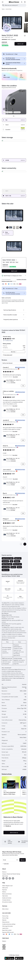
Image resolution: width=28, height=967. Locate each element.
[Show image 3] (17, 227)
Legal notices (5, 928)
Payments (4, 889)
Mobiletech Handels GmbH (7, 281)
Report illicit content (6, 930)
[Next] (20, 227)
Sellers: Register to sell (7, 885)
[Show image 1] (10, 227)
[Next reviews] (24, 544)
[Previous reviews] (21, 544)
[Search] (3, 5)
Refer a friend (5, 909)
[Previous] (7, 227)
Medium (4, 941)
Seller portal (5, 887)
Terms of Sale (5, 918)
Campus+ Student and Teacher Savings (11, 874)
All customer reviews (7, 902)
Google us (8, 826)
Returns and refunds (7, 893)
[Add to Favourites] (24, 35)
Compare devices (6, 900)
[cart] (24, 2)
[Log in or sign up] (21, 2)
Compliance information (21, 279)
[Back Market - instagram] (3, 878)
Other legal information (7, 926)
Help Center (5, 896)
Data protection (5, 922)
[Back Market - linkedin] (6, 878)
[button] (6, 28)
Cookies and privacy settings (8, 924)
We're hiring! (5, 876)
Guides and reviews (6, 898)
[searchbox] (15, 5)
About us (4, 872)
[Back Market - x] (13, 878)
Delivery (4, 891)
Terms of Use (5, 916)
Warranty (4, 920)
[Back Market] (14, 2)
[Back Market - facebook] (10, 878)
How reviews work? (8, 354)
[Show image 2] (14, 227)
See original (15, 376)
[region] (14, 77)
